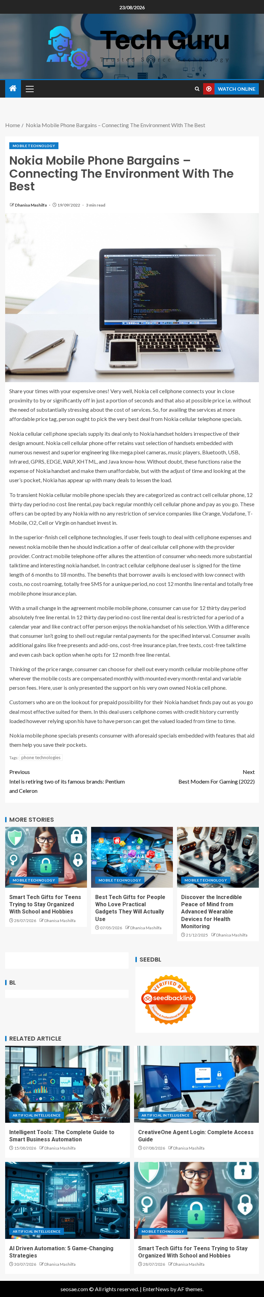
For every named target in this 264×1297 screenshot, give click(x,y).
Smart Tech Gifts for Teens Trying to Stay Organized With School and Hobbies (45, 904)
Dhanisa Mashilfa (31, 205)
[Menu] (29, 88)
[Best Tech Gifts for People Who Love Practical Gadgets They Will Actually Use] (132, 857)
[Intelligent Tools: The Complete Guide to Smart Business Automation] (67, 1084)
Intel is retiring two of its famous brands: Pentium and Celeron (67, 781)
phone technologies (40, 757)
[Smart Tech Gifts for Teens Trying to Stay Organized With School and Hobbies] (46, 857)
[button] (29, 88)
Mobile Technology (34, 146)
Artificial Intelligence (36, 1115)
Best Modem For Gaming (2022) (216, 776)
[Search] (197, 89)
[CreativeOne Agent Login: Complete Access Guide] (196, 1084)
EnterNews (156, 1289)
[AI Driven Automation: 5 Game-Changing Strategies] (67, 1200)
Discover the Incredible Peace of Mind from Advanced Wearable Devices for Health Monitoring (211, 912)
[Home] (13, 88)
